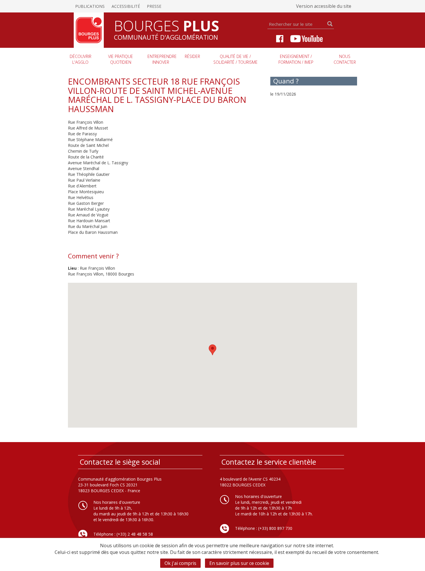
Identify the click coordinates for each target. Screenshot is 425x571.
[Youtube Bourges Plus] (306, 38)
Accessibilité (126, 6)
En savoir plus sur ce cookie (239, 563)
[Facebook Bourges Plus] (279, 38)
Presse (154, 6)
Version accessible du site (323, 6)
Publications (90, 6)
